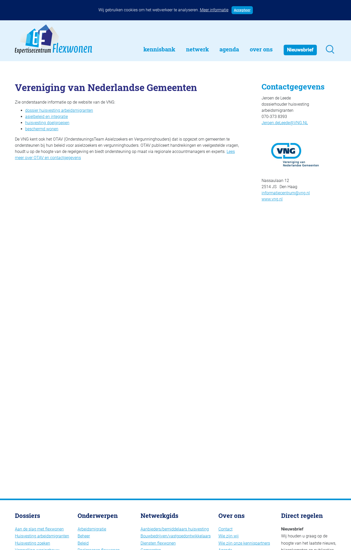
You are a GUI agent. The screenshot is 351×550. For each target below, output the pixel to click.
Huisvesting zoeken (32, 543)
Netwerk (197, 49)
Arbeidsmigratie (92, 529)
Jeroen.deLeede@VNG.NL (285, 122)
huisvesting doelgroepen (47, 122)
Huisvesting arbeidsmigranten (42, 536)
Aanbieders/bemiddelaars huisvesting (175, 529)
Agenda (229, 49)
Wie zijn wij (228, 536)
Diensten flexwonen (158, 543)
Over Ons (261, 49)
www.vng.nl (272, 199)
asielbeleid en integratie (46, 116)
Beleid (83, 543)
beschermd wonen (41, 128)
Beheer (84, 536)
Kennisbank (159, 49)
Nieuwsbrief (300, 50)
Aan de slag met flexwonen (39, 529)
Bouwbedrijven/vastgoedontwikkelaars (176, 536)
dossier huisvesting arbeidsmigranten (59, 110)
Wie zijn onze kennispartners (244, 543)
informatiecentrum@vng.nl (286, 192)
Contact (225, 529)
